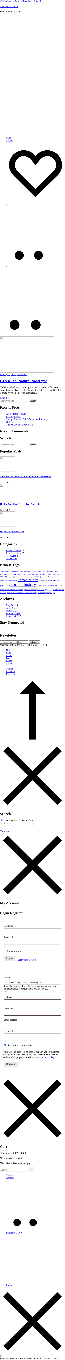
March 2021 (12, 610)
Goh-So (10, 422)
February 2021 (13, 613)
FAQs (9, 661)
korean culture (28, 580)
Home (9, 650)
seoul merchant (58, 590)
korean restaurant (43, 585)
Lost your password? (27, 959)
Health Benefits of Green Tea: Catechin (20, 504)
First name (9, 997)
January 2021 (12, 616)
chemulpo (50, 571)
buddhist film (22, 571)
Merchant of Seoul (9, 6)
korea (10, 580)
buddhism (13, 571)
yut (54, 593)
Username (8, 926)
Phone (7, 977)
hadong (3, 576)
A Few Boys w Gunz (16, 414)
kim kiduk (3, 580)
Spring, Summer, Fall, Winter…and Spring (26, 419)
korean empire (45, 580)
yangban (49, 593)
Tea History (11, 558)
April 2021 (11, 608)
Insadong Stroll (13, 416)
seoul (48, 589)
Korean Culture (13, 550)
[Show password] (5, 946)
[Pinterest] (4, 629)
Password (8, 937)
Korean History (13, 553)
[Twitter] (3, 629)
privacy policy (47, 1057)
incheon (17, 577)
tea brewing (42, 593)
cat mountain (41, 571)
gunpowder (21, 574)
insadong (24, 577)
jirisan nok (44, 577)
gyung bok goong (53, 574)
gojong (4, 574)
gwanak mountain (32, 574)
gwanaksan (42, 574)
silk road (3, 593)
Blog (8, 658)
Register (11, 1064)
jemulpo (30, 577)
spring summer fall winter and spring (24, 593)
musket (20, 590)
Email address (10, 1019)
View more (5, 831)
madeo (2, 590)
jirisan (37, 576)
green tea (12, 574)
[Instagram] (6, 629)
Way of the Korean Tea (12, 531)
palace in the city (30, 590)
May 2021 (11, 605)
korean (14, 580)
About (9, 655)
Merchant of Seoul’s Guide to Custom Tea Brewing (26, 476)
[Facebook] (1, 629)
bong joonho (4, 571)
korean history (23, 584)
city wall (57, 571)
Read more (5, 398)
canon (34, 571)
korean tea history (55, 585)
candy (29, 571)
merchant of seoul (11, 590)
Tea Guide (22, 374)
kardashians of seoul (55, 577)
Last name (9, 1008)
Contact (9, 140)
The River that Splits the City (20, 424)
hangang (11, 577)
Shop (8, 138)
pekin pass (40, 590)
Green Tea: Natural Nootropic (23, 381)
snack (9, 593)
